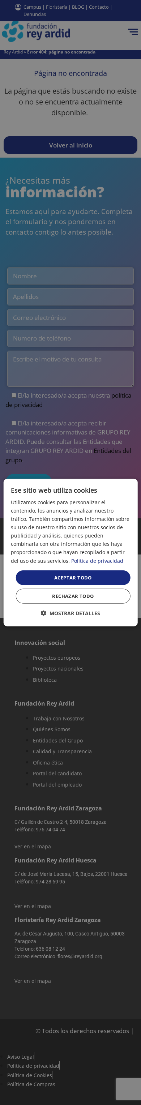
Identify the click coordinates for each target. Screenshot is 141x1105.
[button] (70, 613)
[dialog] (71, 552)
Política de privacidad (97, 560)
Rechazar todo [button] (73, 596)
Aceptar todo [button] (73, 577)
